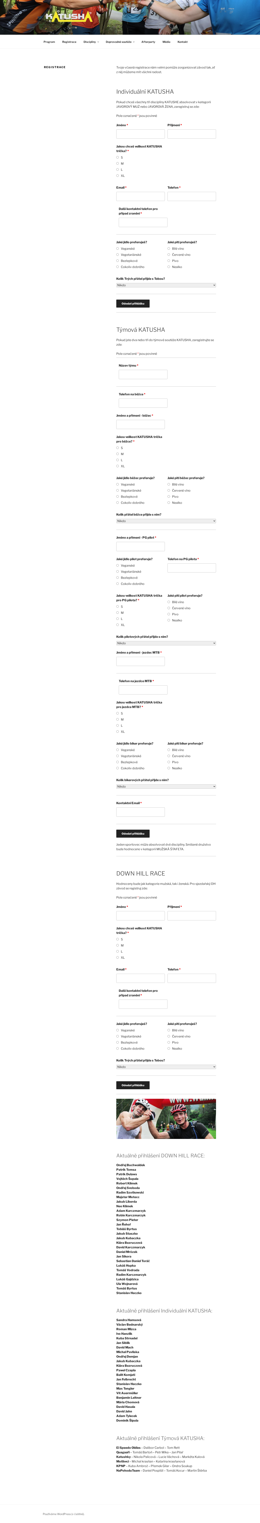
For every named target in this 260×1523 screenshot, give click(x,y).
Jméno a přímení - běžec (134, 415)
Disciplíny (90, 41)
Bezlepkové (129, 261)
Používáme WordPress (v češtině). (64, 1514)
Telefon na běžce (132, 394)
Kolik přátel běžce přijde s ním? (138, 514)
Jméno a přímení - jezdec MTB (139, 652)
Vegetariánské (131, 255)
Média (166, 41)
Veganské (128, 248)
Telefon (174, 187)
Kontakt (183, 41)
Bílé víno (178, 248)
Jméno (122, 125)
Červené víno (181, 255)
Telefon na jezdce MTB (136, 681)
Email (121, 187)
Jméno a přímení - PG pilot (136, 537)
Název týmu (128, 365)
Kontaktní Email (129, 803)
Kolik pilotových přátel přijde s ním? (142, 637)
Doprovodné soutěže (119, 41)
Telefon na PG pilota (183, 559)
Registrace (69, 41)
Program (49, 41)
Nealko (177, 267)
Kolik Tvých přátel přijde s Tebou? (140, 279)
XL (123, 176)
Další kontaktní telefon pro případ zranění (138, 211)
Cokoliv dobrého (132, 267)
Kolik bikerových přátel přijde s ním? (142, 780)
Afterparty (148, 41)
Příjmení (174, 125)
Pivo (175, 261)
